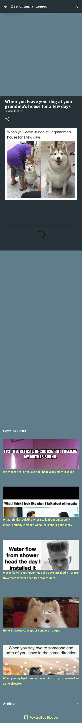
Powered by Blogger (43, 717)
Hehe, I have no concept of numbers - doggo (32, 630)
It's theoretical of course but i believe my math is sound (38, 471)
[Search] (76, 6)
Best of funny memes (29, 6)
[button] (7, 119)
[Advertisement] (41, 55)
